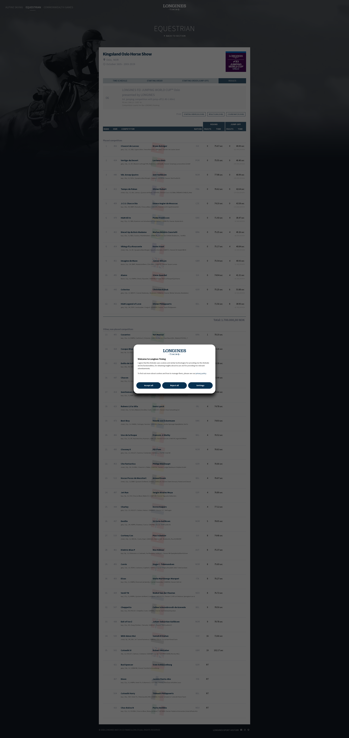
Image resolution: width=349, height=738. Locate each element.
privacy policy (201, 373)
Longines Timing (174, 352)
